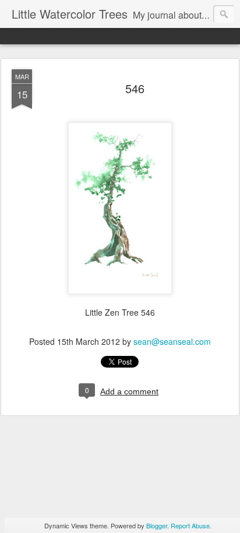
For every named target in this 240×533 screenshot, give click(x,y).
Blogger (156, 525)
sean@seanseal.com (172, 341)
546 (134, 88)
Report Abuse (190, 525)
